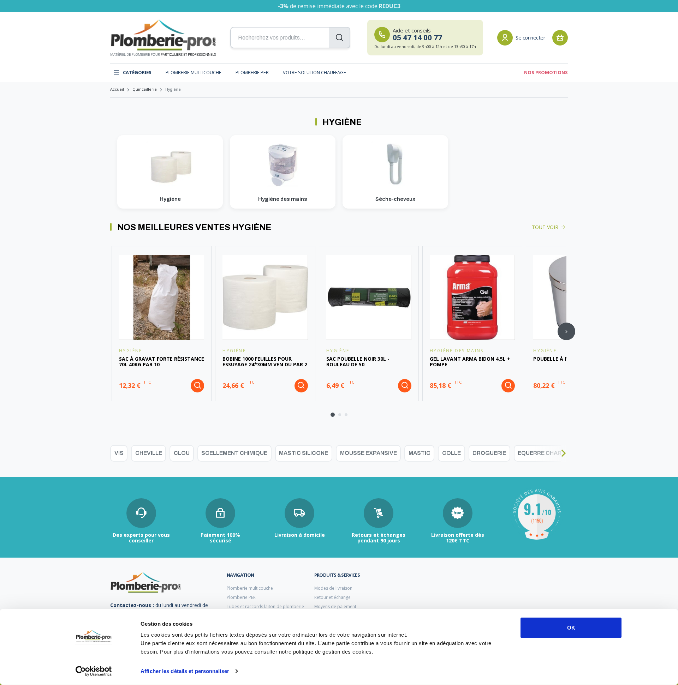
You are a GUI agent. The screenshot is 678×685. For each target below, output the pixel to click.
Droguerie (489, 453)
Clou (182, 453)
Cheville (148, 453)
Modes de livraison (333, 588)
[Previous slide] (111, 331)
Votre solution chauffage (314, 73)
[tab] (333, 415)
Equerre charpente (549, 453)
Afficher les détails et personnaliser (185, 671)
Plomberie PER (252, 73)
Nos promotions (546, 73)
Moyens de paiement (335, 606)
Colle (451, 453)
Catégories (137, 73)
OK (571, 628)
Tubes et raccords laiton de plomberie (265, 606)
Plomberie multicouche (193, 73)
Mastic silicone (303, 453)
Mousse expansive (368, 453)
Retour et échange (332, 597)
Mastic (419, 453)
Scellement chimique (234, 453)
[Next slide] (566, 331)
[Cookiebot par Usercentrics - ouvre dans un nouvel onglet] (94, 671)
